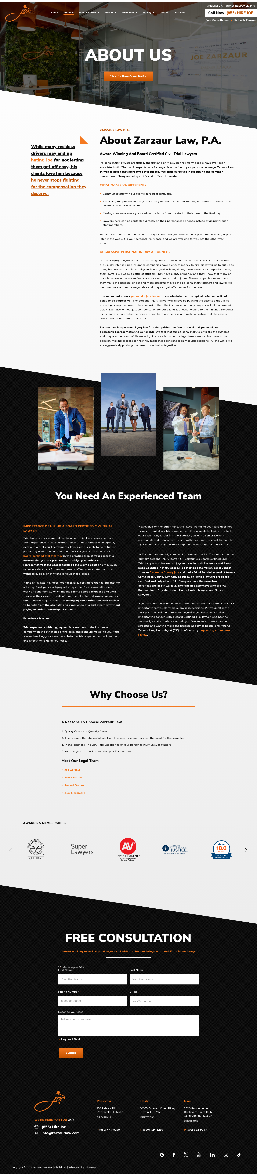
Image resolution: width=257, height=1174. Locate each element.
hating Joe (42, 160)
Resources (128, 12)
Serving (147, 12)
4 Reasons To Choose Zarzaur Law (92, 722)
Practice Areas (88, 12)
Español (180, 12)
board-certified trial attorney (42, 555)
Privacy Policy (76, 1167)
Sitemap (91, 1167)
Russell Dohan (74, 785)
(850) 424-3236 (153, 1129)
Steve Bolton (73, 777)
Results (109, 12)
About (67, 12)
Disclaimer (60, 1167)
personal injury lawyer (146, 296)
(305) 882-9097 (197, 1129)
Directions (104, 1117)
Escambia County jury (164, 572)
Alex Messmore (75, 792)
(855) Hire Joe (54, 1127)
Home (54, 12)
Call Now (216, 13)
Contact (164, 12)
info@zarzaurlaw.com (60, 1133)
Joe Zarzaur (72, 769)
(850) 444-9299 (109, 1129)
